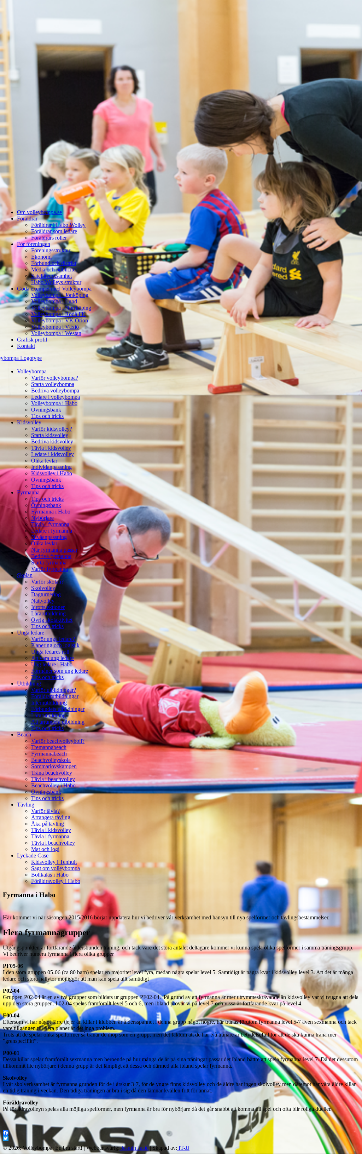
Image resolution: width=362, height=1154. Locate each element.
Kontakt (26, 346)
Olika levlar (44, 461)
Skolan (25, 575)
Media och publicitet (54, 269)
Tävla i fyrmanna (50, 524)
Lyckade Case (32, 855)
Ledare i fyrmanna (51, 531)
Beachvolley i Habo (53, 785)
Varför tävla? (45, 811)
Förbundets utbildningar (57, 709)
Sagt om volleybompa (55, 868)
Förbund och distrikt (53, 263)
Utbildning (29, 684)
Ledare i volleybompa (55, 397)
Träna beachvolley (51, 773)
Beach (24, 734)
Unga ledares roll (50, 652)
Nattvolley (42, 601)
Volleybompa (32, 371)
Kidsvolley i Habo (51, 473)
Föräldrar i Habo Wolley (58, 225)
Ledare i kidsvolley (52, 454)
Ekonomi (41, 257)
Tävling (25, 805)
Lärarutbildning (48, 613)
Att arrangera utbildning (57, 722)
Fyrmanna (28, 492)
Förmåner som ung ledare (59, 671)
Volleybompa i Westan (56, 333)
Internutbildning (49, 703)
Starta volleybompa (52, 384)
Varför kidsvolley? (51, 429)
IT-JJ (183, 1148)
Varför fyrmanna (49, 569)
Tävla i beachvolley (53, 779)
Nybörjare (42, 518)
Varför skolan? (47, 582)
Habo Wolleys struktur (56, 282)
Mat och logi (45, 849)
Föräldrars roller (49, 238)
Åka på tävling (47, 824)
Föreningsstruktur (50, 250)
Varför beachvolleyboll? (57, 741)
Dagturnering (46, 594)
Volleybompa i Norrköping (61, 308)
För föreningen (33, 244)
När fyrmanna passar (54, 550)
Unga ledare (30, 633)
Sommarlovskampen (54, 766)
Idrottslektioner (48, 607)
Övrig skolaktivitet (51, 620)
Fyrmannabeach (49, 754)
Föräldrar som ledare (54, 231)
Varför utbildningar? (53, 690)
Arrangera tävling (50, 817)
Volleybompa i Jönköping (59, 295)
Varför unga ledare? (53, 639)
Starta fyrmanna (48, 562)
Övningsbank (46, 410)
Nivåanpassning (49, 537)
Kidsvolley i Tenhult (54, 862)
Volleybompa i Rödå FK (58, 314)
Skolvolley (43, 588)
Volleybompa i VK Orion (59, 320)
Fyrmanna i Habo (50, 512)
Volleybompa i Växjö (55, 327)
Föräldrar (27, 219)
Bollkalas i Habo (50, 875)
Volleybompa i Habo (54, 403)
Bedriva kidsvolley (52, 441)
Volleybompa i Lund (54, 301)
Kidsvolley (29, 422)
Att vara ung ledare (52, 658)
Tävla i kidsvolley (51, 448)
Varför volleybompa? (54, 378)
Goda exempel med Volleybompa (54, 289)
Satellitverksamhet (51, 276)
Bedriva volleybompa (55, 390)
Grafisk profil (32, 340)
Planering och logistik (55, 645)
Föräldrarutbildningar (54, 696)
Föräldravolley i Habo (55, 881)
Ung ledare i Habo (51, 664)
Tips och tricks (47, 416)
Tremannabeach (48, 747)
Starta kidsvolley (49, 435)
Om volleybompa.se (39, 212)
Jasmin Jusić (133, 1148)
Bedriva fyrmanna (51, 556)
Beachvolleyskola (51, 760)
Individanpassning (51, 467)
